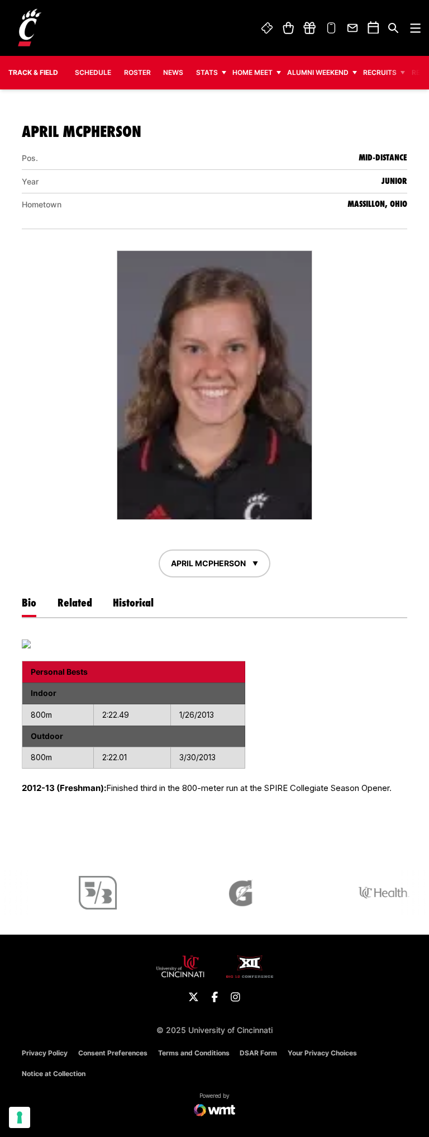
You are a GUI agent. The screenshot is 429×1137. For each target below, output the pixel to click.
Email (353, 28)
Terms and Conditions (194, 1053)
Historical (133, 602)
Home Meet (252, 72)
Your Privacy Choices (322, 1053)
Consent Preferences (112, 1053)
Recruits (380, 72)
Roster (137, 72)
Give (309, 28)
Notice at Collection (53, 1073)
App (331, 28)
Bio (29, 602)
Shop (287, 28)
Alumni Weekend (318, 72)
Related (75, 602)
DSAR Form (258, 1053)
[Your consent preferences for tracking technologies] (19, 1117)
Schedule (93, 72)
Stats (207, 72)
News (173, 72)
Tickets (267, 28)
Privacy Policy (45, 1053)
